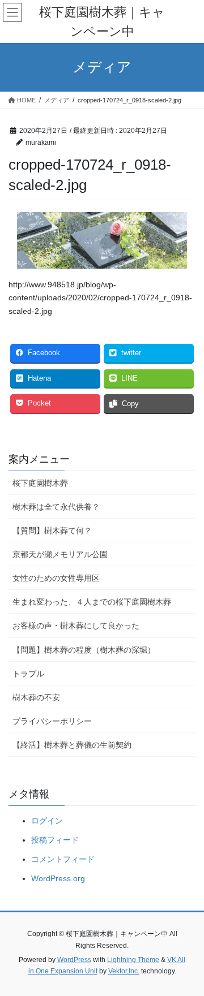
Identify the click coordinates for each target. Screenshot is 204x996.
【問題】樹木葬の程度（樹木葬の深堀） (83, 649)
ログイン (47, 820)
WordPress (74, 960)
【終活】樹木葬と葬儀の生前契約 (71, 744)
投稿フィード (55, 839)
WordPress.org (58, 878)
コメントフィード (63, 859)
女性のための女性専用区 (56, 578)
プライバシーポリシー (52, 721)
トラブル (28, 673)
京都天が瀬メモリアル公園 (60, 554)
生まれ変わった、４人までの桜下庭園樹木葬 (91, 601)
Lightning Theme (133, 960)
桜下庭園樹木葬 (40, 483)
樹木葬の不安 (36, 697)
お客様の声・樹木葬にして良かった (75, 625)
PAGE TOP (187, 956)
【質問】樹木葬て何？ (52, 530)
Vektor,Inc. (123, 971)
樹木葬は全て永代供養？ (56, 506)
